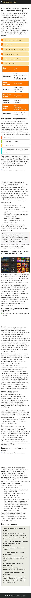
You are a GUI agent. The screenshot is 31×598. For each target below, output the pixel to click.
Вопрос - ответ (10, 63)
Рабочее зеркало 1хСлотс (13, 59)
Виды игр (8, 45)
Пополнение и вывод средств (15, 49)
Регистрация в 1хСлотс (13, 40)
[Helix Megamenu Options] (29, 2)
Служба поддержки (12, 54)
